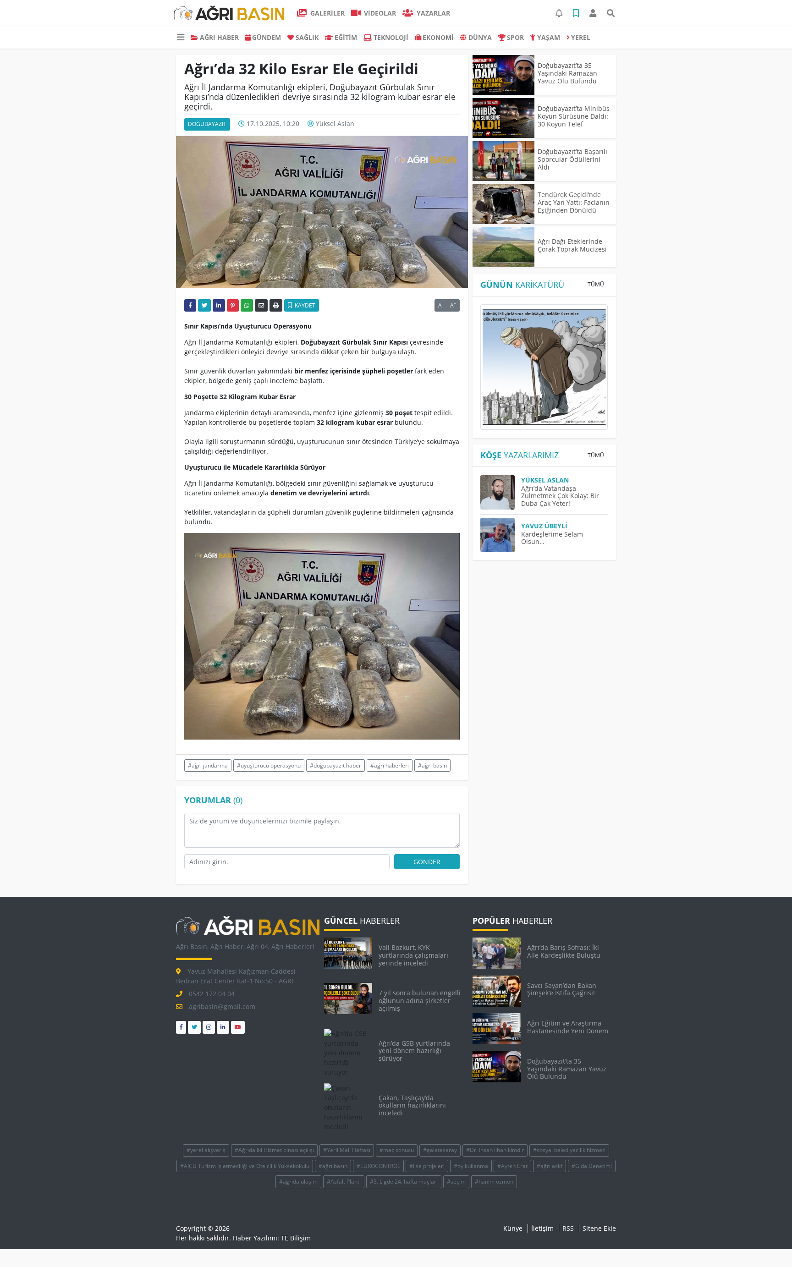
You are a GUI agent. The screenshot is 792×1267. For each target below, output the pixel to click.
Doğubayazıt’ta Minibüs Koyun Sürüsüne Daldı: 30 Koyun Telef (574, 116)
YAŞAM (548, 37)
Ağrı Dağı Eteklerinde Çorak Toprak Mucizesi (572, 245)
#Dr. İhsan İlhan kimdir (495, 1150)
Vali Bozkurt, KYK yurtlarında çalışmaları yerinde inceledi (413, 955)
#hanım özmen (494, 1181)
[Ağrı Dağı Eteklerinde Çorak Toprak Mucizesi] (503, 247)
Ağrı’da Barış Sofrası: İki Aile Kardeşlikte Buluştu (563, 951)
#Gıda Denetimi (592, 1166)
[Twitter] (194, 1027)
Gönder (426, 861)
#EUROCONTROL (378, 1166)
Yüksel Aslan (335, 123)
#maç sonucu (397, 1150)
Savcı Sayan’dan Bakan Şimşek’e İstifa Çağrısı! (561, 989)
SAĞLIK (307, 37)
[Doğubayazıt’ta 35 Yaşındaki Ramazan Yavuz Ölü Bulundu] (503, 75)
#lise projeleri (427, 1166)
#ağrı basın (432, 765)
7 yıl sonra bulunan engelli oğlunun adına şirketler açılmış (420, 1000)
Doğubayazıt (207, 124)
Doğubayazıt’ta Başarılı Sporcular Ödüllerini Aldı (572, 159)
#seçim (456, 1181)
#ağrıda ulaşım (298, 1181)
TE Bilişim (296, 1238)
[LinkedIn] (223, 1027)
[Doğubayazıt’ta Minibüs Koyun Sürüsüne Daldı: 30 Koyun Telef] (503, 118)
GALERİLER (326, 13)
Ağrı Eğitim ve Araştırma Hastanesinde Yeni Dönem (567, 1027)
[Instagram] (209, 1027)
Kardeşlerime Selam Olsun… (552, 538)
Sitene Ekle (599, 1228)
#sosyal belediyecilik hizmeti (569, 1150)
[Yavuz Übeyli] (500, 535)
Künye (512, 1228)
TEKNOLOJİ (391, 37)
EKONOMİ (438, 37)
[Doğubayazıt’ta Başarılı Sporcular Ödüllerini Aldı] (503, 161)
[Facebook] (181, 1027)
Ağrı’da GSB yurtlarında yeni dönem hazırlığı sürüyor (414, 1051)
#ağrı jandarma (208, 765)
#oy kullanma (471, 1166)
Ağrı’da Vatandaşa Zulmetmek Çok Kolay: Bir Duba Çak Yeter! (560, 496)
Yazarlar (432, 13)
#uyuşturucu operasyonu (269, 765)
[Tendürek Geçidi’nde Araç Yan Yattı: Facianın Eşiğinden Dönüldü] (503, 204)
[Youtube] (238, 1027)
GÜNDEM (266, 37)
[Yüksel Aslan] (500, 492)
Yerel (580, 37)
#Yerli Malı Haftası (346, 1150)
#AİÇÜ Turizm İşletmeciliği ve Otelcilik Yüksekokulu (244, 1166)
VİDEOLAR (379, 13)
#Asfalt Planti (344, 1181)
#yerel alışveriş (206, 1150)
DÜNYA (480, 37)
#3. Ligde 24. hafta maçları (404, 1181)
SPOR (515, 37)
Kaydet (304, 305)
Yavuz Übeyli (544, 525)
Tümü (596, 284)
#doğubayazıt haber (335, 765)
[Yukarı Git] (768, 1243)
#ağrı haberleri (389, 765)
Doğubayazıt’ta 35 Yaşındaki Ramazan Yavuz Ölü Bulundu (567, 73)
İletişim (542, 1228)
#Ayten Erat (512, 1166)
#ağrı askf (549, 1166)
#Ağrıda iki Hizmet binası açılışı (274, 1150)
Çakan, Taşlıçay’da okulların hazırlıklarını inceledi (412, 1105)
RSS (568, 1228)
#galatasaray (440, 1150)
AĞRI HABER (219, 37)
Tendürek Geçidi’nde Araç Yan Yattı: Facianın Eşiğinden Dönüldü (574, 202)
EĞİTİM (346, 37)
